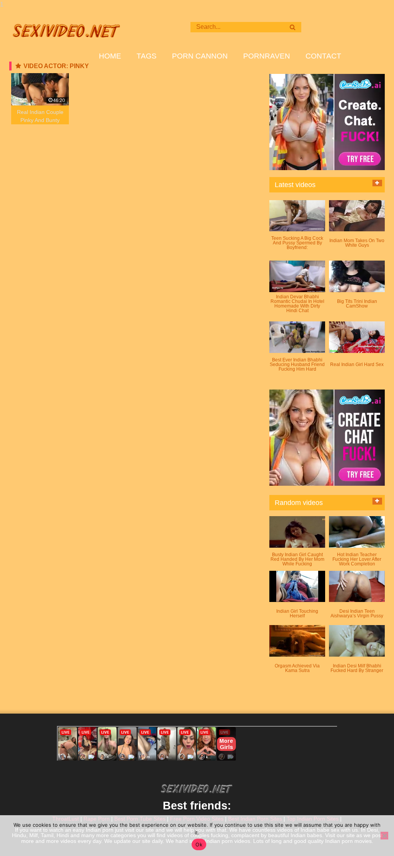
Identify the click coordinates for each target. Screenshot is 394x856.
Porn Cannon (200, 56)
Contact (323, 56)
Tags (147, 56)
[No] (384, 835)
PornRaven (266, 56)
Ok (198, 844)
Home (110, 56)
